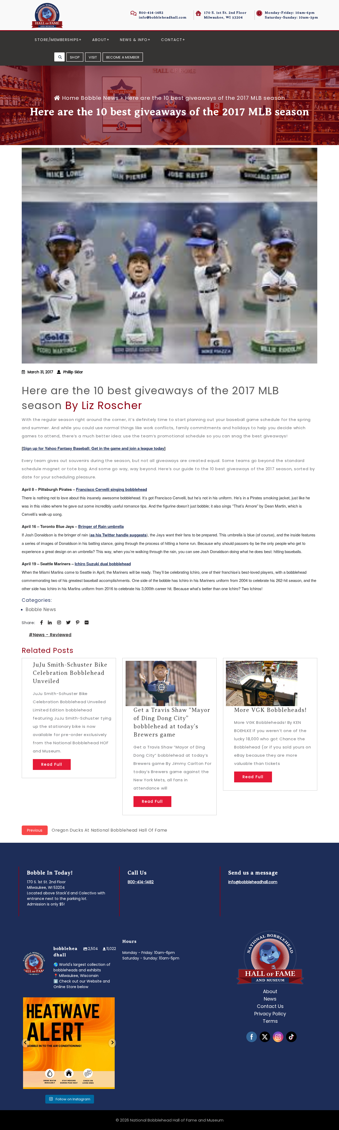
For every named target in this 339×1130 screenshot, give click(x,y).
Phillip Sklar (73, 372)
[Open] (69, 1043)
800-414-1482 (151, 13)
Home (70, 98)
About (99, 39)
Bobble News (100, 98)
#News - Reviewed (50, 635)
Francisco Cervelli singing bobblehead (111, 489)
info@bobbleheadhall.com (162, 17)
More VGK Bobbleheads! (270, 710)
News (270, 999)
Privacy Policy (270, 1013)
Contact (171, 39)
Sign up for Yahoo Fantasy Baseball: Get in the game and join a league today (93, 448)
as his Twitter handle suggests (118, 535)
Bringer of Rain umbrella (101, 526)
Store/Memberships (57, 39)
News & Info (134, 39)
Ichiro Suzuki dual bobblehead (103, 564)
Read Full (51, 764)
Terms (270, 1021)
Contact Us (270, 1006)
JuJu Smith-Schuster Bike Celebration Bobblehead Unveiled (70, 672)
